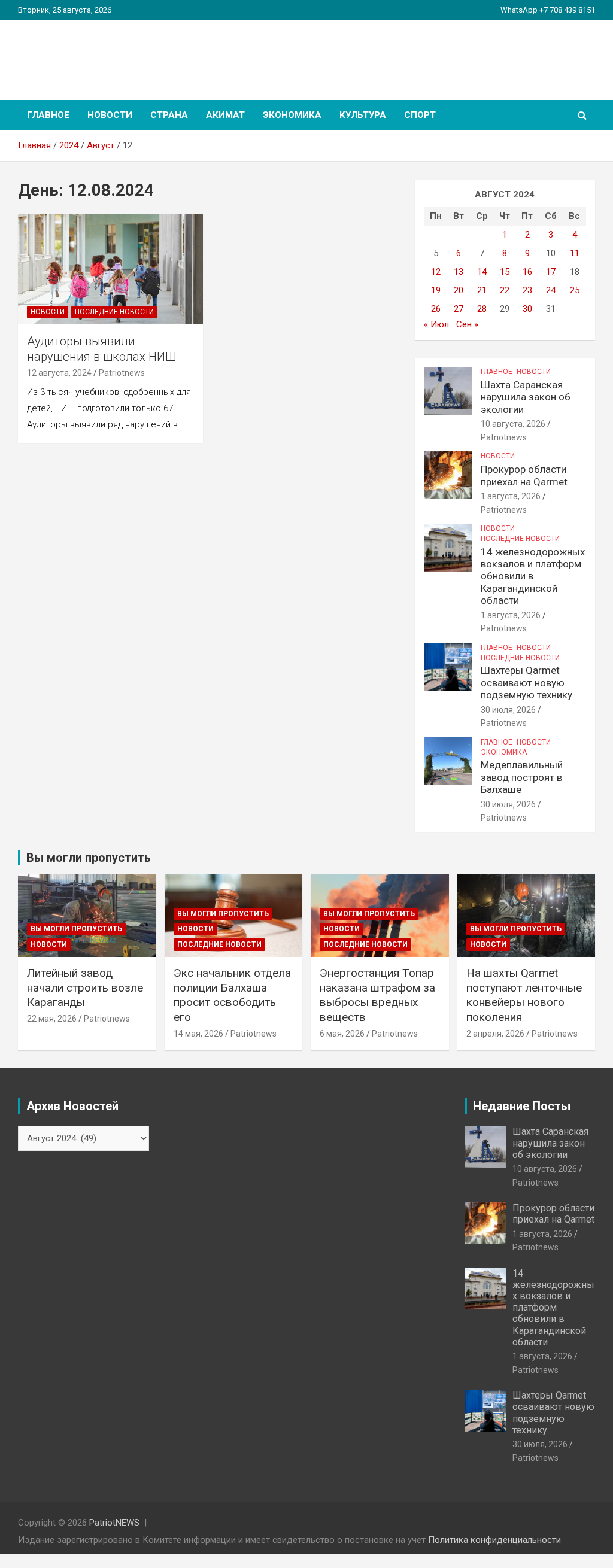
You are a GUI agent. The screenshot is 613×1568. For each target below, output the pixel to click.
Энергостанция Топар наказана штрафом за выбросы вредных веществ (377, 995)
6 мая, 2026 (342, 1033)
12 (436, 271)
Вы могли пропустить (76, 929)
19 (436, 290)
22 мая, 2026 (52, 1018)
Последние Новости (114, 312)
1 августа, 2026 (511, 496)
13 (458, 271)
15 (504, 271)
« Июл (436, 324)
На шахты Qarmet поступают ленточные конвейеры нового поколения (524, 995)
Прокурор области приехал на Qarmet (524, 475)
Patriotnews (122, 373)
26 (436, 308)
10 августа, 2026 (513, 424)
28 (482, 308)
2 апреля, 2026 (495, 1033)
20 (458, 290)
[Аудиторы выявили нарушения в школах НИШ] (110, 269)
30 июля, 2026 (508, 710)
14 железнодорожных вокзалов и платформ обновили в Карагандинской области (533, 576)
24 (551, 290)
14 (482, 271)
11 (574, 253)
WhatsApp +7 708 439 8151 (547, 9)
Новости (109, 115)
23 (527, 290)
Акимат (225, 115)
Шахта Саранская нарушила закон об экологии (525, 397)
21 (482, 290)
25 (574, 290)
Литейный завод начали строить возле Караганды (85, 987)
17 (551, 271)
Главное (48, 115)
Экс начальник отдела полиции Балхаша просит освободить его (232, 995)
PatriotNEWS (87, 53)
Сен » (467, 324)
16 (527, 271)
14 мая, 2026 (198, 1033)
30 (527, 308)
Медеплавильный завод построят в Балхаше (522, 777)
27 (458, 308)
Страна (169, 115)
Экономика (292, 115)
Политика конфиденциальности (494, 1539)
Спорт (420, 115)
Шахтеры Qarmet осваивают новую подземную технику (526, 682)
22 (504, 290)
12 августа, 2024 (59, 373)
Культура (362, 115)
